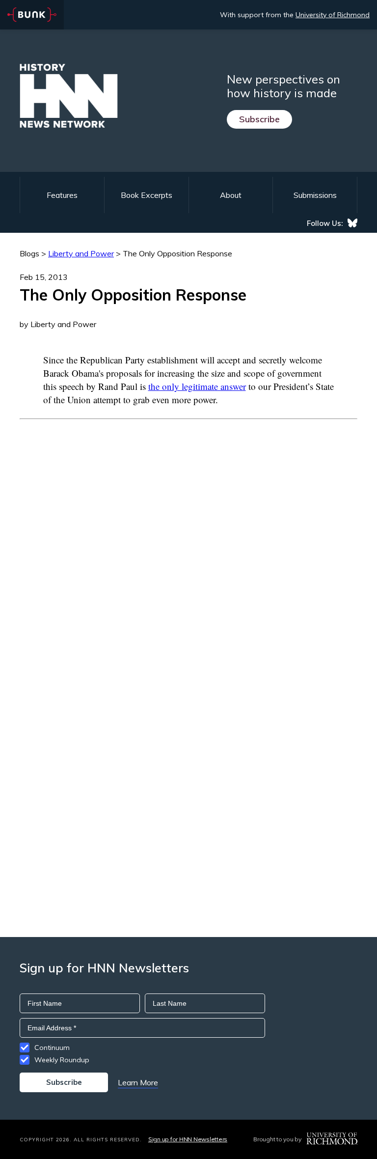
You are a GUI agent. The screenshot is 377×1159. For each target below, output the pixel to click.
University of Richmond (333, 14)
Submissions (315, 195)
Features (62, 195)
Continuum (52, 1047)
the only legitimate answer (197, 386)
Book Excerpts (146, 195)
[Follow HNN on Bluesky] (352, 223)
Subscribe (259, 119)
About (231, 195)
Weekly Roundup (61, 1059)
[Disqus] (188, 542)
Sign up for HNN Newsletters (187, 1139)
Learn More (138, 1082)
